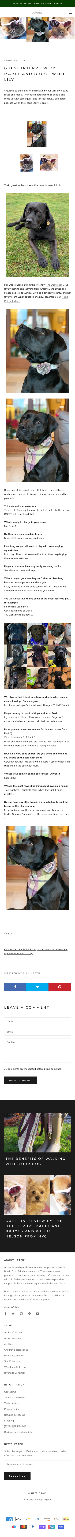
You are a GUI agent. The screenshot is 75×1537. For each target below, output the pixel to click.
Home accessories (14, 1355)
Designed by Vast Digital (37, 1499)
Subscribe (17, 1476)
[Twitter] (13, 1313)
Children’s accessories (16, 1349)
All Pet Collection (13, 1332)
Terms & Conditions (15, 1397)
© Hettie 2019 (37, 1493)
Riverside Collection (14, 1372)
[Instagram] (21, 1313)
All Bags (8, 1344)
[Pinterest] (29, 1313)
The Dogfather (54, 284)
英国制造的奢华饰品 (15, 1426)
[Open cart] (70, 12)
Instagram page (48, 745)
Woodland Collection (15, 1367)
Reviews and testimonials (18, 1432)
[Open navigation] (5, 12)
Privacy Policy (11, 1409)
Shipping (9, 1420)
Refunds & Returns (14, 1415)
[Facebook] (5, 1313)
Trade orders (11, 1403)
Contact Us (10, 1392)
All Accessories (12, 1338)
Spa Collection (12, 1361)
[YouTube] (37, 1313)
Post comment (20, 1080)
